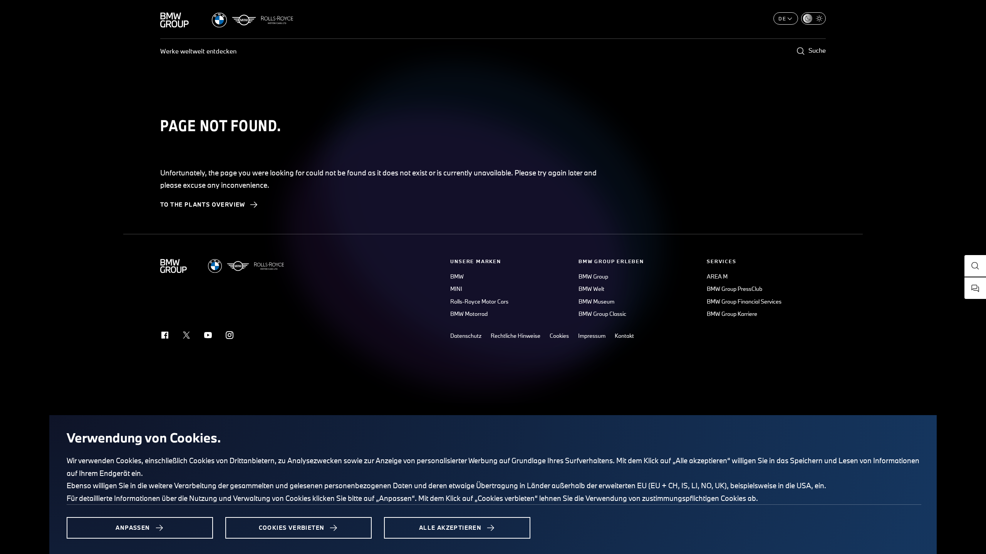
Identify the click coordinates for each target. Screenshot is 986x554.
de (782, 18)
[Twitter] (186, 335)
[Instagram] (229, 335)
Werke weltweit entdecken (198, 51)
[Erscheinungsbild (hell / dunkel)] (813, 18)
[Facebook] (164, 335)
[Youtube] (208, 335)
